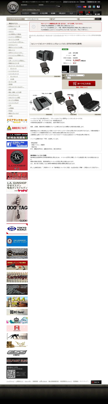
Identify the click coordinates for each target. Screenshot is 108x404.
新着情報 (35, 381)
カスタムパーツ (13, 44)
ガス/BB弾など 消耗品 (15, 34)
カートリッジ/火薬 (14, 39)
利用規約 (75, 381)
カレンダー (28, 381)
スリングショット (14, 95)
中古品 (10, 110)
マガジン (11, 31)
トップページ (10, 381)
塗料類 (10, 84)
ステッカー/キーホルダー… (16, 87)
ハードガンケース (14, 71)
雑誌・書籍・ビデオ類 (15, 92)
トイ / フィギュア (13, 103)
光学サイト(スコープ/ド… (16, 52)
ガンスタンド (14, 76)
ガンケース (13, 68)
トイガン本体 (12, 29)
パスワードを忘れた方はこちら (31, 9)
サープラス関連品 (14, 100)
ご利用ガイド (19, 381)
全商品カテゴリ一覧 (14, 26)
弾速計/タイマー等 (14, 63)
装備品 (10, 58)
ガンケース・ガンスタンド (16, 66)
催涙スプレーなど (14, 113)
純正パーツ (12, 50)
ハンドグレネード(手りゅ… (16, 42)
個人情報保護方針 (54, 381)
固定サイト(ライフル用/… (16, 47)
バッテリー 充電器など (15, 37)
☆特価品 (11, 108)
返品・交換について (82, 87)
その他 (12, 79)
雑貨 (10, 89)
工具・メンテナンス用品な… (17, 60)
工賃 (10, 105)
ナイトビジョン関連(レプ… (16, 55)
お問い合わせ (43, 381)
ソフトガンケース (14, 74)
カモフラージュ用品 (14, 97)
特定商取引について (66, 381)
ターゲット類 (12, 81)
